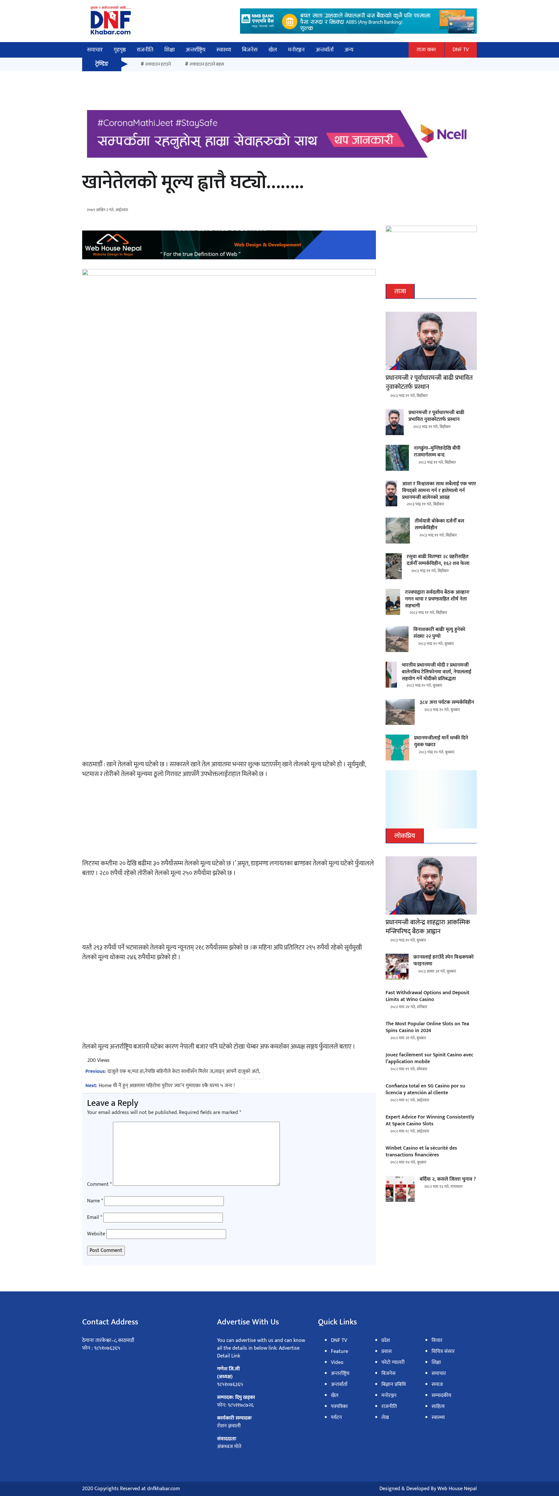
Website (96, 1234)
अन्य (349, 50)
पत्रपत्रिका (339, 1406)
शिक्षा (169, 50)
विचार (437, 1340)
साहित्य (438, 1406)
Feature (339, 1351)
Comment (99, 1184)
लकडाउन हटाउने (158, 64)
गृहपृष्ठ (120, 50)
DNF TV (461, 49)
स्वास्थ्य (223, 50)
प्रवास (386, 1351)
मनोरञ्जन (296, 50)
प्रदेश (385, 1340)
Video (337, 1362)
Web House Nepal (457, 1488)
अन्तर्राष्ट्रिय (195, 50)
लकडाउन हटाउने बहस (207, 64)
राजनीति (145, 50)
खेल (273, 50)
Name (95, 1201)
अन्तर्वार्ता (325, 50)
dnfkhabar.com (163, 1488)
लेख (385, 1417)
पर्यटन (336, 1417)
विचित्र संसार (443, 1351)
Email (94, 1217)
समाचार (95, 50)
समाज (437, 1384)
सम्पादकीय (441, 1395)
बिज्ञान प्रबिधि (393, 1384)
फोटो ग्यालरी (393, 1362)
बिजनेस (250, 50)
